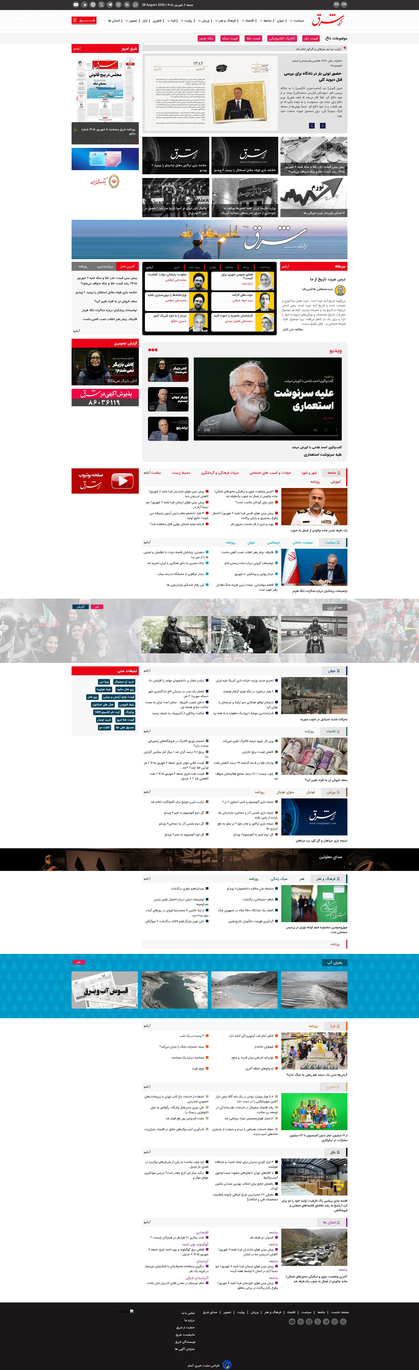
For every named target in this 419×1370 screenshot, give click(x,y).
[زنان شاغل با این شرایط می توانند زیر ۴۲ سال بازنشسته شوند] (244, 634)
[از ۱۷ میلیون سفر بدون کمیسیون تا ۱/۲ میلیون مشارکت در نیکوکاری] (314, 1111)
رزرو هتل (92, 697)
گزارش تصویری (125, 343)
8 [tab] (99, 141)
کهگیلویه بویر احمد (195, 1244)
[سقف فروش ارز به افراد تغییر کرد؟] (314, 756)
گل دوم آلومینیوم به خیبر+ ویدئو (184, 812)
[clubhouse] (84, 4)
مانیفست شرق (186, 1334)
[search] (135, 4)
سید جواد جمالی (243, 300)
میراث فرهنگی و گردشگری (220, 473)
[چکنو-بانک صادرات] (105, 159)
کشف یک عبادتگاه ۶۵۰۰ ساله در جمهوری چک (245, 910)
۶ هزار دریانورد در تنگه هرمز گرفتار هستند (248, 691)
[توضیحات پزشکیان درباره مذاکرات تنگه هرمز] (314, 567)
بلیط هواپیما (104, 689)
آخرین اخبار (127, 266)
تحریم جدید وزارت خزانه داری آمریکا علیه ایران (244, 680)
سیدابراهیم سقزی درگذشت (187, 888)
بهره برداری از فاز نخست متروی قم (252, 524)
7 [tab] (104, 141)
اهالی (212, 267)
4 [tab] (120, 141)
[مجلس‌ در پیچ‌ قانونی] (211, 93)
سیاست (299, 20)
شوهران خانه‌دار (263, 1046)
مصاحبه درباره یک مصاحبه (188, 1057)
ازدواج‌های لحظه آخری (259, 1068)
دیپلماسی (273, 542)
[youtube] (75, 4)
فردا (173, 20)
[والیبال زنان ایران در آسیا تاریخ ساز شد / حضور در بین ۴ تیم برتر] (175, 197)
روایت (188, 20)
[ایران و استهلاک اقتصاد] (105, 366)
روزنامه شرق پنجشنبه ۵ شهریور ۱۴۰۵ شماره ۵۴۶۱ (108, 132)
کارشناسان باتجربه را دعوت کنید (233, 315)
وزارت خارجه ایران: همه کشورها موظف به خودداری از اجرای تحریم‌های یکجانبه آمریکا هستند (249, 210)
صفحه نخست (339, 1312)
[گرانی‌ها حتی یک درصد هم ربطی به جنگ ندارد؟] (314, 1050)
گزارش (80, 607)
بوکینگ (129, 712)
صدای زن (335, 607)
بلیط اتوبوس (126, 705)
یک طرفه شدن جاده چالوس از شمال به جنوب (318, 530)
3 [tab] (125, 141)
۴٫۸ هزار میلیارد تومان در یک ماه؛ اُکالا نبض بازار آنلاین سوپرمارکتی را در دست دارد (247, 1099)
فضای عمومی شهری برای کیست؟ (237, 276)
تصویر (133, 20)
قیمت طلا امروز (125, 720)
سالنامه (229, 267)
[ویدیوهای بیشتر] (153, 350)
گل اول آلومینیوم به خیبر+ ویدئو (184, 834)
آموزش (336, 481)
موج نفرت (198, 1068)
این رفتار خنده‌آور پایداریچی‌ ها (185, 585)
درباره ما (190, 1320)
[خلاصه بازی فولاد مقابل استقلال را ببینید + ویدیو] (244, 155)
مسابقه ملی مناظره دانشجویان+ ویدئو (250, 888)
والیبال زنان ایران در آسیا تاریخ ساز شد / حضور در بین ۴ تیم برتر (176, 210)
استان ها (114, 20)
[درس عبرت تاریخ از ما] (340, 290)
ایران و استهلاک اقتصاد (120, 381)
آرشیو (77, 48)
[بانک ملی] (105, 181)
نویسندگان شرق (185, 1342)
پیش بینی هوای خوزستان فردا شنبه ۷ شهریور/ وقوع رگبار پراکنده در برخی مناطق (247, 1285)
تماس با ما (189, 1313)
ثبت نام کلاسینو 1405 (107, 712)
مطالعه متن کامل (293, 329)
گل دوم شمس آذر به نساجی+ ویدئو (181, 823)
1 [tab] (136, 141)
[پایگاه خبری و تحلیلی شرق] (327, 24)
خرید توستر (104, 720)
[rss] (127, 4)
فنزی (177, 267)
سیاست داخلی (302, 542)
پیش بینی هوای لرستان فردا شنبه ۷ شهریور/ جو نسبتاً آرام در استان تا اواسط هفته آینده (247, 1268)
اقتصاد (249, 20)
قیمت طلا (253, 38)
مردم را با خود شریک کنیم (170, 315)
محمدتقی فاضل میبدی (239, 321)
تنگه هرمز (206, 38)
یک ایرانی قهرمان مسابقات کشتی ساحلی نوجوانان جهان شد (307, 50)
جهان (280, 20)
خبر (97, 607)
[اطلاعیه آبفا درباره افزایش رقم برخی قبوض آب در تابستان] (105, 990)
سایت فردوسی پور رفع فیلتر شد (185, 1118)
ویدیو (336, 350)
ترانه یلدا (247, 283)
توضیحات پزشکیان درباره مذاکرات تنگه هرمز (109, 310)
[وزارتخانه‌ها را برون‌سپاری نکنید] (198, 301)
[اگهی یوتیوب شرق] (105, 481)
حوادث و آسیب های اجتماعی (270, 473)
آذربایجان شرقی (197, 1278)
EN (344, 4)
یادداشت (264, 267)
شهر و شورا (309, 473)
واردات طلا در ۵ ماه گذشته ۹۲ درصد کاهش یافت (243, 762)
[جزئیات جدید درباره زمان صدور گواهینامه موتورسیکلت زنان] (314, 634)
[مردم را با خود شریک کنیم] (198, 322)
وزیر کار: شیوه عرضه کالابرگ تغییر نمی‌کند (248, 741)
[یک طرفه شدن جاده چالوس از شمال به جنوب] (314, 506)
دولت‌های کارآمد (242, 295)
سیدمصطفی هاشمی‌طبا (317, 289)
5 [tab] (115, 141)
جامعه (267, 20)
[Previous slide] (312, 126)
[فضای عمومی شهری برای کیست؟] (264, 281)
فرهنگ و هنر (227, 20)
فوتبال (310, 792)
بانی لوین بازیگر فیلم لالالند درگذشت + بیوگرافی (174, 921)
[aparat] (92, 4)
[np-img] (105, 99)
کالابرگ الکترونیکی (282, 38)
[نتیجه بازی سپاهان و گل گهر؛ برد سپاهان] (314, 816)
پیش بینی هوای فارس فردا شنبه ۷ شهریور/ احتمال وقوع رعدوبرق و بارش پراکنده (245, 515)
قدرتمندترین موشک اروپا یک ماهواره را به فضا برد (243, 713)
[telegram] (109, 4)
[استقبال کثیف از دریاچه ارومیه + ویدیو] (314, 990)
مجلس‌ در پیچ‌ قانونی (324, 73)
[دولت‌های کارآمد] (264, 301)
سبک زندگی (279, 879)
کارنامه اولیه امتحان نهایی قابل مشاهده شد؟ (177, 524)
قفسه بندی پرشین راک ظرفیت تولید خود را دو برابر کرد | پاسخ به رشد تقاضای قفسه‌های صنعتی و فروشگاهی (314, 1205)
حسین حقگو (178, 321)
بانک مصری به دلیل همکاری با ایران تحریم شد (175, 563)
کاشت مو (104, 727)
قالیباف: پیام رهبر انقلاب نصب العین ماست (110, 319)
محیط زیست (181, 473)
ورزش (205, 20)
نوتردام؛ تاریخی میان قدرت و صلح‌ (252, 1057)
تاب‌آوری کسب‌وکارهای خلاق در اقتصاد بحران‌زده (174, 1129)
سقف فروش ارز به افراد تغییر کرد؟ (115, 301)
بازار (145, 20)
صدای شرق (210, 1312)
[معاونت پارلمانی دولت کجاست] (198, 281)
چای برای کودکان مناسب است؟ (254, 502)
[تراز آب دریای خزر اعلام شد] (174, 990)
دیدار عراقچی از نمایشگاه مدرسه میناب (180, 574)
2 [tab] (130, 141)
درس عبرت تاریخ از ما (328, 279)
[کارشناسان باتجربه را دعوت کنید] (264, 322)
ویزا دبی (104, 682)
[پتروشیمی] (209, 239)
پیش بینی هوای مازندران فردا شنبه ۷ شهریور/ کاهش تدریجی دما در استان (248, 1252)
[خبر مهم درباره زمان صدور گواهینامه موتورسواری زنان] (174, 634)
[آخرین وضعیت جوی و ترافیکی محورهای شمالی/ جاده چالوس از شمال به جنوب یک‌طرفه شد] (314, 1247)
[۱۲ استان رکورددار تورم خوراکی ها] (313, 197)
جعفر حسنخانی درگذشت (258, 899)
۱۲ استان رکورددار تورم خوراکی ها (324, 213)
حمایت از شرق (186, 1327)
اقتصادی (202, 1232)
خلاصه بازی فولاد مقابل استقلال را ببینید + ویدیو (245, 170)
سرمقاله (340, 266)
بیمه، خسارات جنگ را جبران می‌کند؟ (182, 1046)
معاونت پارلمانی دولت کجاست (167, 274)
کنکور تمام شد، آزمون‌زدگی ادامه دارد (251, 1035)
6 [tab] (109, 141)
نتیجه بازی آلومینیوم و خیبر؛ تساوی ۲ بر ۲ (247, 801)
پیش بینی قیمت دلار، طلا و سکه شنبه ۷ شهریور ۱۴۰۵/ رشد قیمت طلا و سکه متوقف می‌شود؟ (315, 169)
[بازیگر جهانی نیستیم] (168, 399)
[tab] (127, 266)
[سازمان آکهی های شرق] (105, 397)
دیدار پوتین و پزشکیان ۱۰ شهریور (253, 574)
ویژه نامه (194, 267)
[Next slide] (323, 126)
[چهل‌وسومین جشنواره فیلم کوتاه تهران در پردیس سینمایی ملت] (314, 903)
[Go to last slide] (77, 98)
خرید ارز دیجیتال (124, 682)
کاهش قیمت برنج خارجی (257, 752)
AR (336, 4)
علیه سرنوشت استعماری (323, 454)
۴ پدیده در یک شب (192, 1035)
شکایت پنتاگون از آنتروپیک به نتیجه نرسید (178, 713)
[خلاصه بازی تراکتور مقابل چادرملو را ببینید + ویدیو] (175, 155)
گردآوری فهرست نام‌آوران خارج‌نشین (250, 921)
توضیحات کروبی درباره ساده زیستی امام (249, 563)
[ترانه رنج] (168, 429)
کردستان (202, 1261)
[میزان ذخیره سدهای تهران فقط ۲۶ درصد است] (244, 990)
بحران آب (334, 963)
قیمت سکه (230, 38)
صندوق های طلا (125, 727)
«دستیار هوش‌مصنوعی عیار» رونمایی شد (248, 1118)
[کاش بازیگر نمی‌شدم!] (168, 369)
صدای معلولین (330, 857)
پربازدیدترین (105, 266)
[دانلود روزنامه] (75, 130)
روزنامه (83, 266)
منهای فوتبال (285, 792)
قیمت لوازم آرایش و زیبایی (118, 697)
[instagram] (118, 4)
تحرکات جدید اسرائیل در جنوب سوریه (323, 719)
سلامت (156, 473)
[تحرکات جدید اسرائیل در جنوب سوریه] (314, 695)
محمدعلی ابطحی (175, 280)
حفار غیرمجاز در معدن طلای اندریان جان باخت (175, 1283)
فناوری (157, 20)
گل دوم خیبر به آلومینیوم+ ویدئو (253, 834)
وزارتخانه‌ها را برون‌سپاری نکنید (167, 295)
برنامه (246, 267)
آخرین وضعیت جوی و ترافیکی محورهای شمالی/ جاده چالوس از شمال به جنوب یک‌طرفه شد (246, 494)
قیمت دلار (311, 38)
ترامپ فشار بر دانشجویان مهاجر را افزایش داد (176, 680)
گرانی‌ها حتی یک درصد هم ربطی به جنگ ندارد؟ (316, 1074)
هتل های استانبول (102, 705)
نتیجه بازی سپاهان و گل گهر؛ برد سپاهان (321, 840)
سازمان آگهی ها (185, 1349)
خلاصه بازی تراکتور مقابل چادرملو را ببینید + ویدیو (179, 168)
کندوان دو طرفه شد (261, 1237)
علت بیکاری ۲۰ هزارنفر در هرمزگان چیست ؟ (177, 1237)
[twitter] (101, 4)
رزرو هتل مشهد (125, 689)
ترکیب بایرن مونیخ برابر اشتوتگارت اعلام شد (177, 801)
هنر (302, 879)
